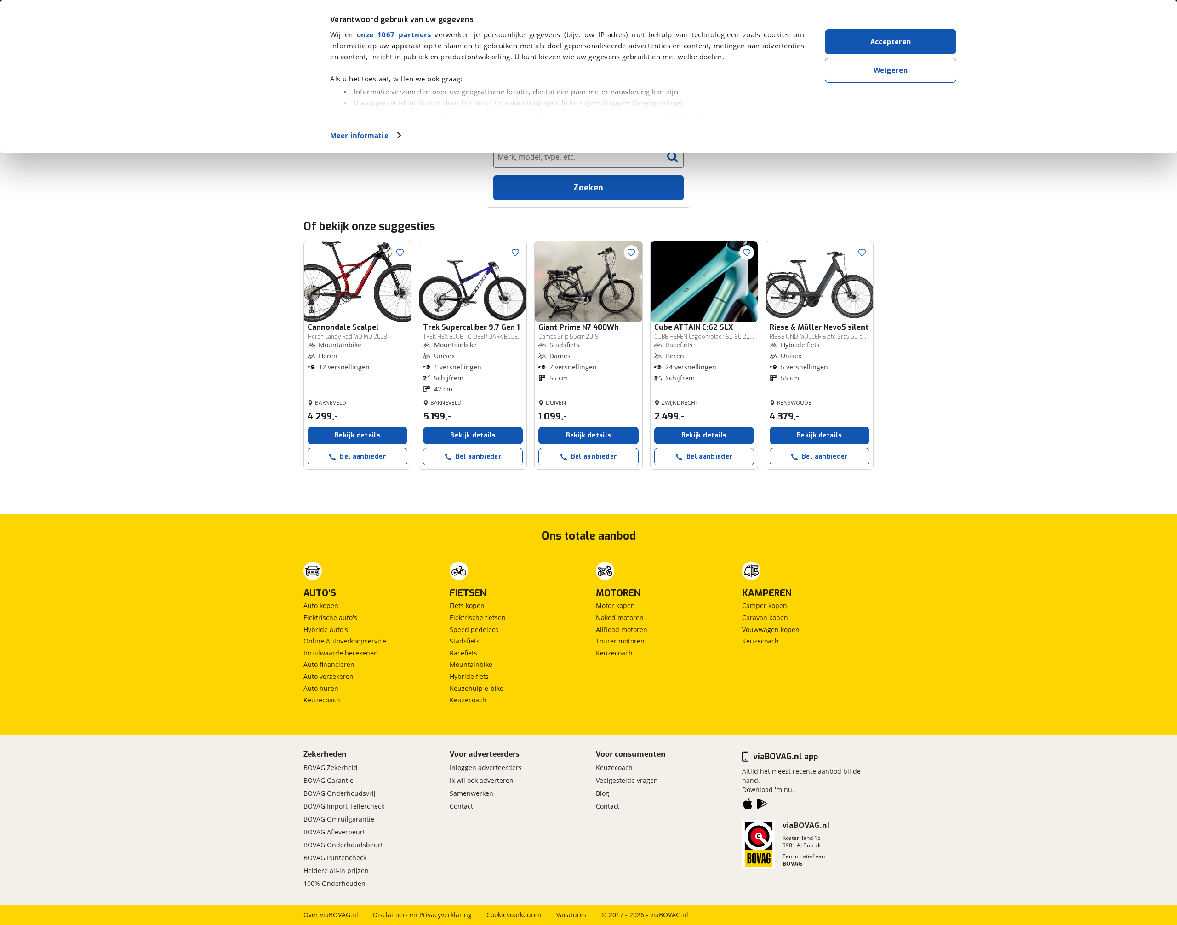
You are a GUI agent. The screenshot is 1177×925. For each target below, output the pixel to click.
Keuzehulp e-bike (476, 688)
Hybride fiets (469, 676)
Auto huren (320, 688)
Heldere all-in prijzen (336, 870)
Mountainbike (471, 664)
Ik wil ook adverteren (482, 780)
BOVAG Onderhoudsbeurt (343, 844)
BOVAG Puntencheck (334, 857)
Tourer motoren (620, 641)
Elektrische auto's (330, 617)
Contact (461, 806)
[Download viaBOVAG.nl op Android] (762, 805)
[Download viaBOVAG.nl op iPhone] (747, 805)
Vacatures (571, 914)
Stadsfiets (465, 641)
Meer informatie (359, 135)
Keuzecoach (321, 699)
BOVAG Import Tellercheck (343, 806)
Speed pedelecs (474, 629)
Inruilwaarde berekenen (340, 653)
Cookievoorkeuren (514, 914)
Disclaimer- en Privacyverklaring (422, 914)
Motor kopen (615, 605)
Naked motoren (620, 617)
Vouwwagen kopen (771, 629)
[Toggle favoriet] (400, 252)
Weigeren (891, 70)
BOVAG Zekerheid (330, 767)
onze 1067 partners (394, 34)
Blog (602, 793)
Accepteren (890, 41)
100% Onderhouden (334, 883)
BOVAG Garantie (328, 780)
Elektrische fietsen (478, 617)
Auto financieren (328, 664)
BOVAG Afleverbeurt (334, 831)
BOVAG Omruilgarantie (338, 819)
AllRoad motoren (621, 629)
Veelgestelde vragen (627, 780)
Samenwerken (471, 793)
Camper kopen (764, 605)
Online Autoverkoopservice (344, 641)
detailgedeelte (681, 115)
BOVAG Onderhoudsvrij (339, 793)
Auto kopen (320, 605)
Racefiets (463, 653)
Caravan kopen (765, 617)
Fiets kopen (467, 605)
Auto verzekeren (328, 676)
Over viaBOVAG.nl (330, 914)
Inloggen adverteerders (486, 767)
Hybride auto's (325, 629)
